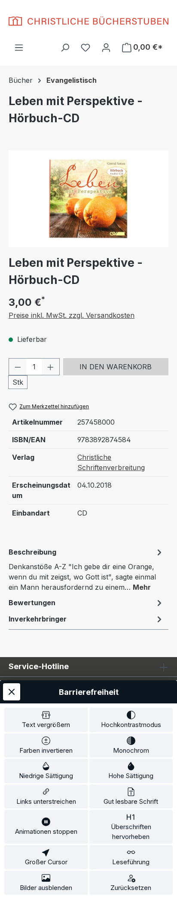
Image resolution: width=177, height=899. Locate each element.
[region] (88, 199)
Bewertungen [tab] (32, 602)
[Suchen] (65, 47)
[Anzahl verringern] (18, 366)
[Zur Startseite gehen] (88, 21)
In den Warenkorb (115, 366)
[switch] (46, 720)
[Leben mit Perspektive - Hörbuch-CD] (88, 199)
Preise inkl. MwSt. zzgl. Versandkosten (71, 315)
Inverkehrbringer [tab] (38, 619)
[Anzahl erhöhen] (51, 366)
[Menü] (19, 47)
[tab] (86, 569)
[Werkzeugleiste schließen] (11, 691)
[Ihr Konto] (106, 47)
